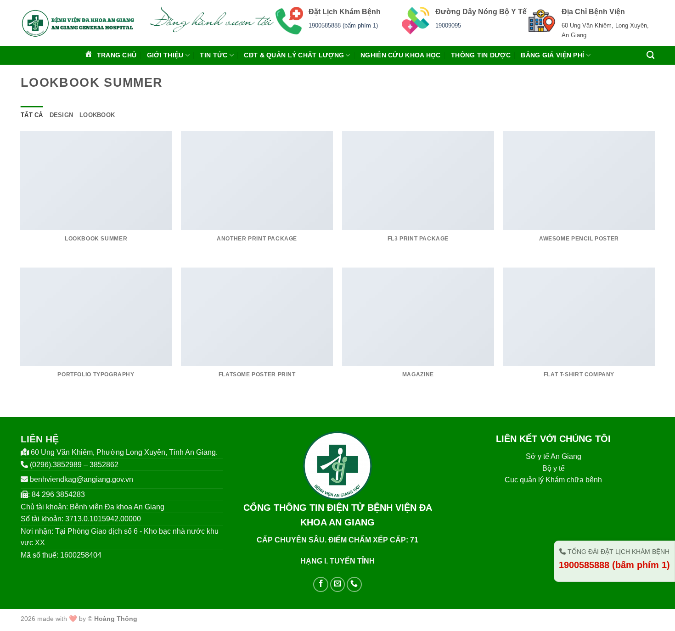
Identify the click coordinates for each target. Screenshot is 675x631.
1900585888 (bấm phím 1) (343, 25)
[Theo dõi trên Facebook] (320, 584)
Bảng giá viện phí (552, 55)
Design (61, 115)
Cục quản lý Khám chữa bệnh (553, 480)
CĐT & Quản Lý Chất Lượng (294, 55)
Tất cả (32, 115)
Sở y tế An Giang (553, 456)
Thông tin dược (481, 55)
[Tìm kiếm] (650, 55)
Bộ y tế (553, 468)
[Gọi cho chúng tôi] (354, 584)
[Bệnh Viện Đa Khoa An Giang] (78, 23)
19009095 (448, 25)
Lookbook (97, 115)
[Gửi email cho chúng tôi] (337, 584)
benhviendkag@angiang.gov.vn (81, 479)
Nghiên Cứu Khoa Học (400, 55)
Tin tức (213, 55)
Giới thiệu (165, 55)
